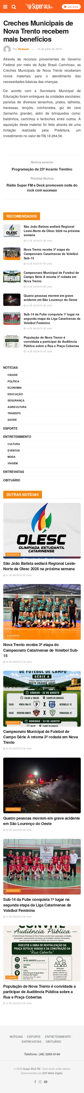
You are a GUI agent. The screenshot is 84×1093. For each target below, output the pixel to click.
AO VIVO (72, 7)
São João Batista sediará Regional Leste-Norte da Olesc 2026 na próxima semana (52, 230)
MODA (12, 457)
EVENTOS (14, 450)
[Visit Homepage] (38, 6)
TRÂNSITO (14, 413)
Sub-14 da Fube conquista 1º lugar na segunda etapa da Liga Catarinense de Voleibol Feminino (52, 318)
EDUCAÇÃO (15, 394)
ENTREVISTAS (13, 471)
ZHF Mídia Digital (52, 1073)
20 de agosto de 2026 (39, 263)
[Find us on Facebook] (35, 1082)
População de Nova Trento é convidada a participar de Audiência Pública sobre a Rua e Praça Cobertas (51, 341)
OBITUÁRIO (11, 480)
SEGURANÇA (16, 400)
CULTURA (14, 444)
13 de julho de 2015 (49, 49)
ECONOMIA (15, 388)
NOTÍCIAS (10, 367)
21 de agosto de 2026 (39, 240)
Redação (23, 49)
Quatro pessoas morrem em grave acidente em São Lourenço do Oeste (50, 297)
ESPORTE (10, 428)
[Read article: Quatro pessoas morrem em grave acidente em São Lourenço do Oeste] (11, 300)
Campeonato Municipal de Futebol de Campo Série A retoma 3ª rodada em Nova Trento (51, 276)
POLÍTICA (13, 381)
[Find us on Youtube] (45, 1082)
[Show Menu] (5, 6)
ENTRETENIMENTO (17, 436)
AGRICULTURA (17, 407)
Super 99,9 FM (31, 1068)
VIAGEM (13, 463)
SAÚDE (12, 420)
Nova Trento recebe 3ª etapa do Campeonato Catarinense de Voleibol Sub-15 (51, 253)
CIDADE (13, 375)
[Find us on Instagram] (40, 1082)
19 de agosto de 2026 (39, 328)
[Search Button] (14, 6)
